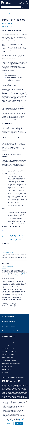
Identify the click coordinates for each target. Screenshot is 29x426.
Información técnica (6, 369)
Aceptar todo (19, 423)
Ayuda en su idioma (6, 345)
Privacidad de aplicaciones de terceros (11, 363)
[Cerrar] (26, 401)
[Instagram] (18, 381)
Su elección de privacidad (8, 354)
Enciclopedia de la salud (9, 13)
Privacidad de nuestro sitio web (9, 348)
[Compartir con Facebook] (7, 305)
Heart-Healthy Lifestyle (15, 240)
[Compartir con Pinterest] (14, 305)
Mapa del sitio (5, 372)
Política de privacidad (12, 274)
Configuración (9, 423)
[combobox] (11, 7)
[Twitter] (3, 381)
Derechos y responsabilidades (9, 360)
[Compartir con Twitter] (11, 305)
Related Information (7, 266)
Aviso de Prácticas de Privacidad (9, 351)
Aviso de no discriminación (8, 342)
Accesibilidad (5, 339)
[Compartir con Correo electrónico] (3, 305)
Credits (4, 268)
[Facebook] (7, 381)
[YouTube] (11, 381)
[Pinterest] (14, 381)
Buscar (25, 6)
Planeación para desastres (8, 366)
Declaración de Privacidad (14, 420)
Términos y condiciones (7, 357)
